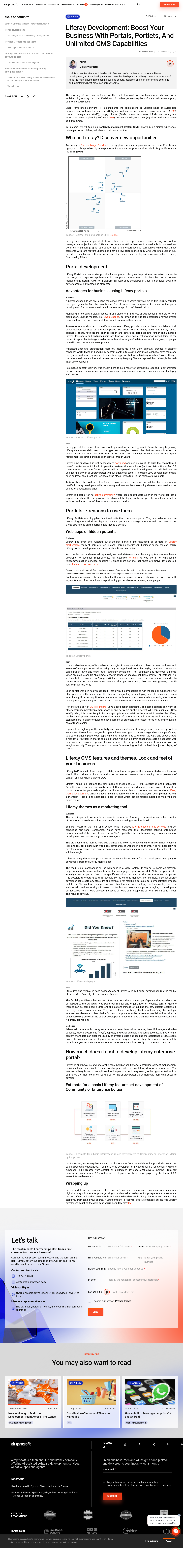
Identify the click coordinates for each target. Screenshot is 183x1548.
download (120, 463)
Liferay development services (149, 826)
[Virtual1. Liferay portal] (121, 406)
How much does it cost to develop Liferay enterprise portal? (25, 70)
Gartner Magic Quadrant (94, 145)
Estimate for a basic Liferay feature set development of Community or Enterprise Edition (31, 79)
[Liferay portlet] (121, 619)
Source (114, 234)
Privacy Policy (123, 1301)
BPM (172, 111)
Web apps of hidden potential (20, 47)
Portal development (15, 29)
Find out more (151, 1541)
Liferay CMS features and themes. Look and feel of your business (29, 55)
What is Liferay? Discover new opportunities (27, 23)
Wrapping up (13, 86)
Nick (83, 62)
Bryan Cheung (111, 316)
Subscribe (112, 1496)
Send (95, 1312)
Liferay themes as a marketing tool (23, 62)
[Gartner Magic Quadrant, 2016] (103, 194)
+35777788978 (24, 1276)
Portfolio (82, 4)
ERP (111, 117)
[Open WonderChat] (176, 1531)
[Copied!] (34, 96)
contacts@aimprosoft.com (31, 1281)
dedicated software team (85, 564)
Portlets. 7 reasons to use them (20, 41)
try (129, 1203)
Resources (109, 4)
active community (104, 494)
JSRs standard (98, 706)
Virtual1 (133, 557)
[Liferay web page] (121, 938)
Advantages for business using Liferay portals (28, 35)
